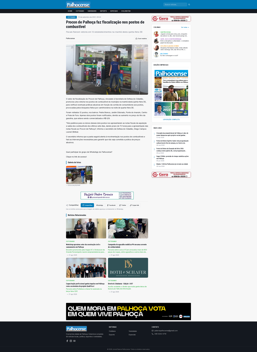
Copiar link (135, 205)
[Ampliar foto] (79, 175)
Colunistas (126, 11)
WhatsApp (99, 205)
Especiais (114, 11)
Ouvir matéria (142, 38)
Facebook (112, 205)
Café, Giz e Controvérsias (170, 39)
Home (70, 11)
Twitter (123, 205)
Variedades (92, 11)
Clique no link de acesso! (76, 157)
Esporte (103, 11)
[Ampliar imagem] (107, 69)
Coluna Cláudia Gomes (169, 46)
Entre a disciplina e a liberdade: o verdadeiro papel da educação (174, 42)
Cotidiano (80, 11)
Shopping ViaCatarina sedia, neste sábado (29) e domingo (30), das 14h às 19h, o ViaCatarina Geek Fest (174, 49)
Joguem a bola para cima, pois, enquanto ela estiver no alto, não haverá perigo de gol (173, 35)
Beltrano (164, 54)
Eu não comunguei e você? (169, 55)
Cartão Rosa (165, 32)
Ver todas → (185, 27)
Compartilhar (88, 205)
